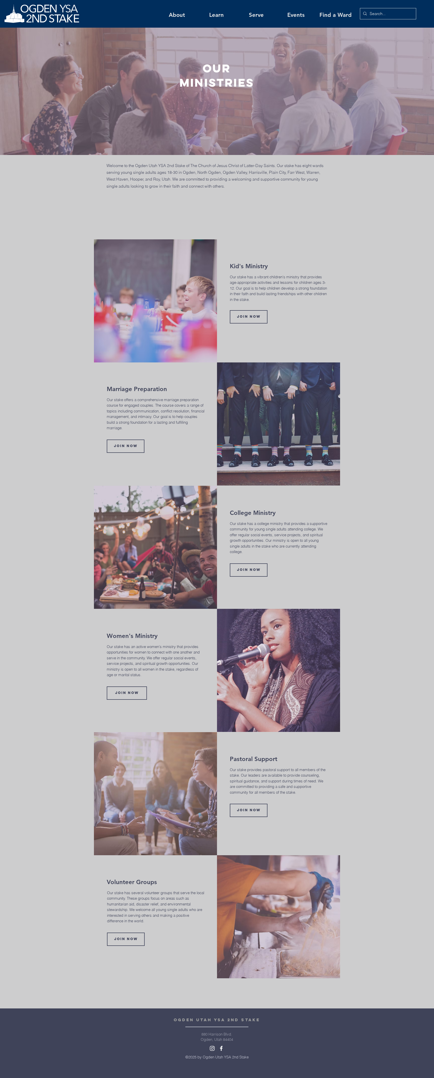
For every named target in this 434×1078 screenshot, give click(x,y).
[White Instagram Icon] (212, 1048)
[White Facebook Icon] (221, 1048)
